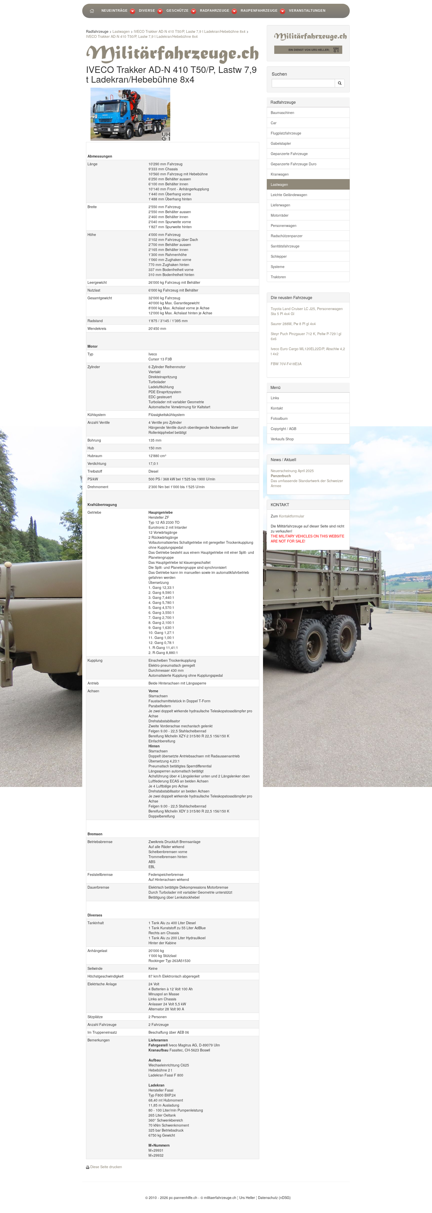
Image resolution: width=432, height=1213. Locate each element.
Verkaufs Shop (282, 438)
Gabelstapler (281, 143)
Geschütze (177, 11)
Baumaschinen (282, 112)
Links (275, 397)
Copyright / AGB (283, 428)
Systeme (277, 266)
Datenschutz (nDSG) (274, 1197)
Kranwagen (280, 174)
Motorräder (279, 215)
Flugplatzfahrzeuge (286, 133)
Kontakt (277, 408)
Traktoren (278, 276)
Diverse (147, 11)
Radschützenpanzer (286, 235)
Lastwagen (121, 31)
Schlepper (279, 256)
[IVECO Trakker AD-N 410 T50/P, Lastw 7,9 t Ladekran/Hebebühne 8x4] (130, 113)
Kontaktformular (291, 515)
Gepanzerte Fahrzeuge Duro (293, 163)
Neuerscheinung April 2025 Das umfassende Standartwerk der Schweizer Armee (307, 478)
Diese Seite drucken (106, 1166)
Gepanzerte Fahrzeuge (289, 153)
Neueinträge (115, 11)
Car (273, 122)
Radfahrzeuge (215, 11)
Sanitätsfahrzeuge (285, 245)
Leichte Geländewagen (289, 194)
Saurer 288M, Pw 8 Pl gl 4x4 (293, 323)
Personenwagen (283, 225)
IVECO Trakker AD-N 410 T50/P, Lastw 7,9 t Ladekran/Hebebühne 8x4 (190, 31)
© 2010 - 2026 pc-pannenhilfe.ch (171, 1197)
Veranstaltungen (307, 11)
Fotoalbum (279, 418)
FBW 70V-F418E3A (286, 363)
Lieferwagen (280, 204)
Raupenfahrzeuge (259, 11)
